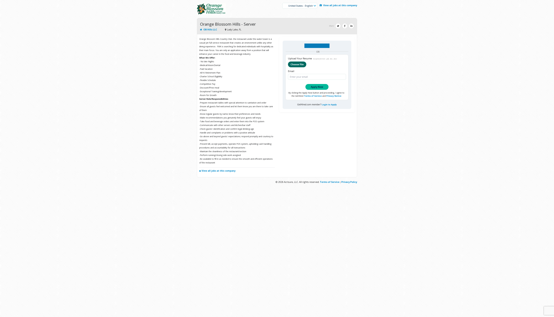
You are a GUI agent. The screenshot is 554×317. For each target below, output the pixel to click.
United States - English (300, 5)
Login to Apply (329, 104)
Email (291, 71)
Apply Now (317, 86)
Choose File (297, 64)
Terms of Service (313, 96)
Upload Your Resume (312, 58)
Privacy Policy (349, 182)
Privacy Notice (333, 96)
